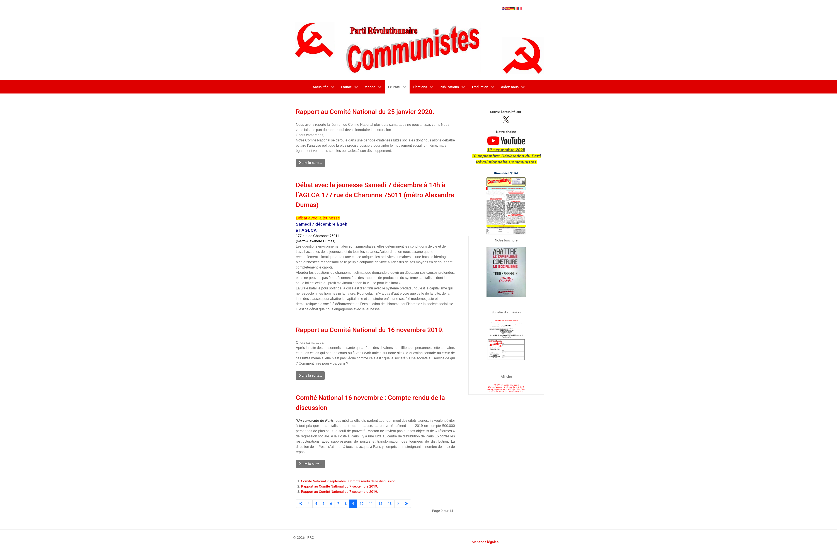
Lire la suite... (311, 163)
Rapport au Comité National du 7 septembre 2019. (339, 486)
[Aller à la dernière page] (406, 504)
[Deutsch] (512, 8)
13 (390, 503)
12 (380, 503)
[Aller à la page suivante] (398, 504)
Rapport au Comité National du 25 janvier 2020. (365, 112)
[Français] (520, 8)
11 (371, 503)
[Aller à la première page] (300, 504)
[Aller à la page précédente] (309, 504)
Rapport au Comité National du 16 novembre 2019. (370, 330)
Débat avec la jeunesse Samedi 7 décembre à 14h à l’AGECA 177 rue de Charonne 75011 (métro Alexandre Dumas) (375, 195)
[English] (504, 8)
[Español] (508, 8)
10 (362, 503)
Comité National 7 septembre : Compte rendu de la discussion (348, 481)
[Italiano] (516, 8)
